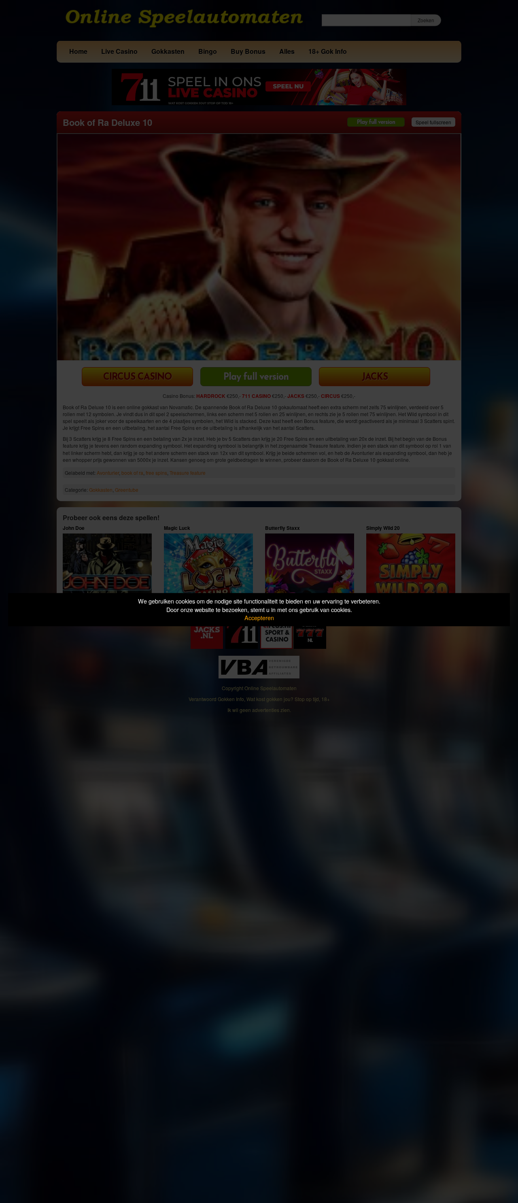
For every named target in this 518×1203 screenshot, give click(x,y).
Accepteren (259, 617)
